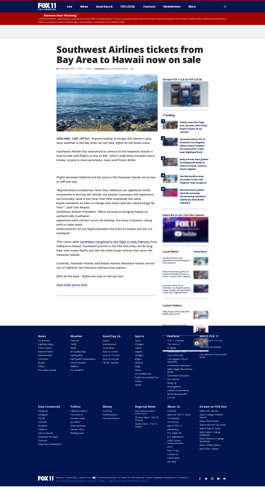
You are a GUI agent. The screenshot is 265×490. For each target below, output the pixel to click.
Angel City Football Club (146, 377)
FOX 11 (81, 68)
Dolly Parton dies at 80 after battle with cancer (176, 312)
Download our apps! (48, 436)
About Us (173, 406)
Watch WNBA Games (210, 445)
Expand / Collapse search (225, 6)
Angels (138, 359)
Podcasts (42, 440)
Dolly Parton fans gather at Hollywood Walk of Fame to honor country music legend (176, 274)
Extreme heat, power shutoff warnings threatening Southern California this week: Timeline (193, 196)
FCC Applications (175, 436)
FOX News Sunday (47, 370)
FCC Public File (174, 433)
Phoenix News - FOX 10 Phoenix (146, 419)
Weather (76, 336)
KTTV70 (171, 397)
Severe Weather (78, 362)
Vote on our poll (111, 359)
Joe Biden (75, 422)
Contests (171, 410)
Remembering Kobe (177, 394)
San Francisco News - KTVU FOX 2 (145, 412)
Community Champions (179, 365)
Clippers (139, 351)
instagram (212, 478)
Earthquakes (76, 355)
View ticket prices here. (72, 285)
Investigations (174, 386)
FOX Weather (77, 370)
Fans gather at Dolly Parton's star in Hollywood (176, 340)
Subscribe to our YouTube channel (183, 215)
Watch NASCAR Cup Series (213, 424)
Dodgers (139, 355)
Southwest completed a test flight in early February (115, 242)
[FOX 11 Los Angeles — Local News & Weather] (48, 6)
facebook (200, 478)
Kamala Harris (77, 429)
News (89, 68)
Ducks (138, 370)
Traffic (73, 344)
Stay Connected (49, 406)
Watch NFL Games (209, 410)
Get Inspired (173, 379)
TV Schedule (173, 418)
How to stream (45, 433)
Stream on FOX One (213, 406)
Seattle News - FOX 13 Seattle (146, 425)
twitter (206, 478)
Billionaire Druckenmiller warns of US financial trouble (177, 326)
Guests (106, 340)
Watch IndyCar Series (210, 428)
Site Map (171, 461)
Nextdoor (43, 425)
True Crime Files (175, 355)
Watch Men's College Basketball (210, 433)
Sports (139, 336)
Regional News (145, 406)
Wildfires (74, 366)
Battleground (76, 433)
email (224, 478)
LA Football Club (143, 373)
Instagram (43, 414)
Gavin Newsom (78, 425)
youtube (218, 478)
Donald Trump (77, 418)
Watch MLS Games (209, 448)
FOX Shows (173, 422)
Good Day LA (111, 336)
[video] (201, 314)
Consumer (43, 359)
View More (200, 251)
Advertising (172, 429)
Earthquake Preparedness (83, 359)
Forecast (74, 340)
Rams (138, 340)
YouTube (42, 422)
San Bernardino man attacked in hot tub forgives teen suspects (193, 179)
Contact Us (172, 454)
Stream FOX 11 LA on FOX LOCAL (182, 79)
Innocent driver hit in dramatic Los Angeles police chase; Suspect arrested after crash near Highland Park (192, 146)
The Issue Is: (76, 414)
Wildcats (139, 362)
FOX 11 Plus (173, 450)
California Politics (78, 410)
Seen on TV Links (111, 355)
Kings (137, 366)
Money (107, 406)
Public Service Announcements (175, 442)
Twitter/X (42, 429)
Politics (41, 366)
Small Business (110, 414)
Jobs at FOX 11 (174, 425)
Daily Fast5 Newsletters (50, 444)
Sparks (138, 384)
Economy (107, 410)
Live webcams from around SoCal (213, 356)
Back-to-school (110, 351)
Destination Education (178, 375)
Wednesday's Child (176, 351)
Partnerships (173, 457)
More (192, 6)
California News (46, 344)
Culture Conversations (178, 390)
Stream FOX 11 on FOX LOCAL (211, 342)
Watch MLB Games (209, 421)
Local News (170, 251)
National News (45, 351)
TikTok (41, 418)
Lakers (138, 347)
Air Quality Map (78, 351)
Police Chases (45, 347)
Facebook (43, 410)
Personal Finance (111, 418)
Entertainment (45, 355)
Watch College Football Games (211, 416)
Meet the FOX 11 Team (179, 414)
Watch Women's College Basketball (212, 440)
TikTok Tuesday (110, 362)
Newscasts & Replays (210, 347)
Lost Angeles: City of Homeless (177, 360)
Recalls (41, 362)
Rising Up (172, 382)
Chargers (139, 344)
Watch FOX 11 (209, 336)
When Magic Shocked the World (179, 370)
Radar (73, 347)
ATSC (170, 446)
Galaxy (138, 381)
